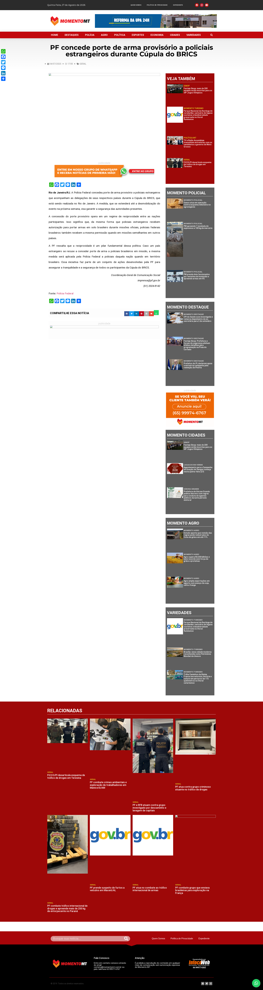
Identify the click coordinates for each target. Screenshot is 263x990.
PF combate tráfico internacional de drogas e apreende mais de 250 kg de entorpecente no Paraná (67, 908)
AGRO (104, 34)
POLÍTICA (119, 34)
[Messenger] (3, 67)
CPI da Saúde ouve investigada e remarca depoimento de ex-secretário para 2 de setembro (198, 319)
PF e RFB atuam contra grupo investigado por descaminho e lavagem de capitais (149, 808)
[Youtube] (207, 5)
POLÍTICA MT (190, 138)
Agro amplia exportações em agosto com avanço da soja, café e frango (197, 583)
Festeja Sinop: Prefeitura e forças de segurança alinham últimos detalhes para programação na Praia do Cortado (197, 345)
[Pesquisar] (126, 939)
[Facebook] (3, 57)
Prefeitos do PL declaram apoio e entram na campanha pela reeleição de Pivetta (198, 365)
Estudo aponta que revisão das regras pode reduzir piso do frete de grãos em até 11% (198, 535)
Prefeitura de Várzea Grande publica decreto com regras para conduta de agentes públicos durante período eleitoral (197, 495)
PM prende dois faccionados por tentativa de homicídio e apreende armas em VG (197, 276)
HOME (54, 34)
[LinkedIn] (3, 73)
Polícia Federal (65, 293)
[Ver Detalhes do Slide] (104, 171)
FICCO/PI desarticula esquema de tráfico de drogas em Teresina (197, 164)
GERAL (83, 64)
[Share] (3, 78)
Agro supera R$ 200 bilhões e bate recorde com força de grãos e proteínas (197, 559)
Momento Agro (191, 530)
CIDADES (175, 34)
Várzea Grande (191, 489)
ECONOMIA (157, 34)
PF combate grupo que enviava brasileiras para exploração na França (192, 890)
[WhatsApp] (3, 51)
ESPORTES (138, 34)
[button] (211, 35)
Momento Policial (193, 200)
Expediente (178, 5)
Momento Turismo (193, 108)
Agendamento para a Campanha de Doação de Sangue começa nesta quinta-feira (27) (198, 469)
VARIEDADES (193, 34)
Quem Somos (136, 5)
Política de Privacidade (157, 5)
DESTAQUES (71, 34)
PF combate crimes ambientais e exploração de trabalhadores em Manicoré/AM (108, 785)
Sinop (187, 86)
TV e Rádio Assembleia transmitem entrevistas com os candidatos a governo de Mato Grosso (198, 143)
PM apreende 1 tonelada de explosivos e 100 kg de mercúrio (198, 227)
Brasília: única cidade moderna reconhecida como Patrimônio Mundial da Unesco (197, 654)
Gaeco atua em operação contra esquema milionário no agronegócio (197, 205)
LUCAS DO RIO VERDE (193, 465)
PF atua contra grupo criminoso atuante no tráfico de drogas (193, 788)
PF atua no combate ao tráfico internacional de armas (150, 889)
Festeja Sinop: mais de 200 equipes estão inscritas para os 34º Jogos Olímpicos (198, 90)
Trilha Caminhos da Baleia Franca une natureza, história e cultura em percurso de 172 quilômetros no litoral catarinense (198, 678)
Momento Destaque (194, 314)
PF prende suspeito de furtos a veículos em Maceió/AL (107, 889)
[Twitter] (3, 62)
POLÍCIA (89, 34)
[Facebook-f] (197, 5)
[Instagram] (202, 5)
